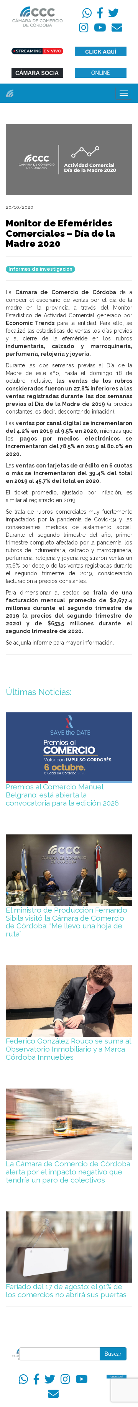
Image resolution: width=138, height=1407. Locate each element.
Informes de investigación (40, 269)
